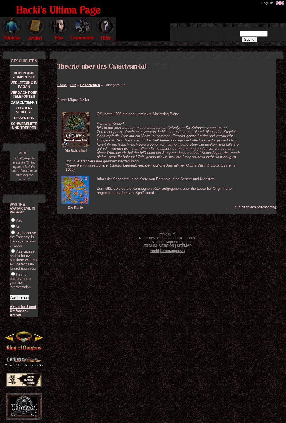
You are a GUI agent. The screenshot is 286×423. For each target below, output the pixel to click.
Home (62, 85)
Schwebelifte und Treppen (24, 126)
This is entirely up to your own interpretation (20, 280)
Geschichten (90, 85)
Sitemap (184, 246)
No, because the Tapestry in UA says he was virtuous (23, 239)
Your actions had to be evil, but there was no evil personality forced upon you (23, 259)
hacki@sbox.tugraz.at (167, 251)
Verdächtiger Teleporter (24, 94)
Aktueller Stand (23, 307)
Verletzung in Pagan (24, 85)
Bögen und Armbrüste (24, 75)
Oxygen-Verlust (24, 110)
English (267, 3)
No (18, 227)
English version (159, 246)
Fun (73, 85)
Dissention (24, 118)
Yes (19, 220)
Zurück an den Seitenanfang (255, 207)
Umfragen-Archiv (19, 313)
